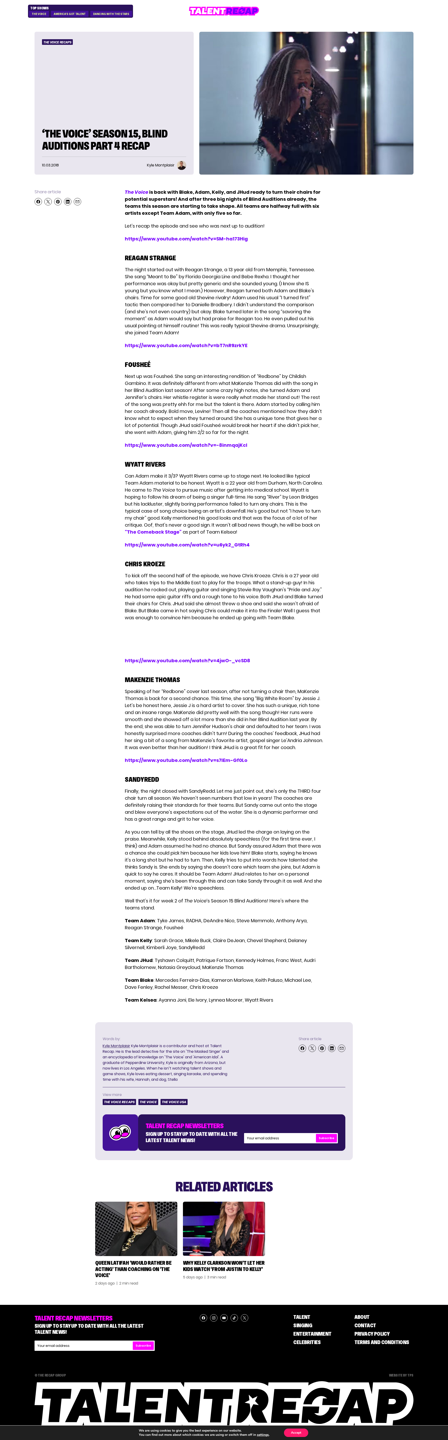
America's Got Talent (70, 14)
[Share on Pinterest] (58, 201)
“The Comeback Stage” (153, 532)
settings (263, 1435)
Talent (301, 1317)
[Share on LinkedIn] (67, 201)
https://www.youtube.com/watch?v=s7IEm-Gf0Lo (186, 760)
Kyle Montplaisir (116, 1046)
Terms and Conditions (381, 1342)
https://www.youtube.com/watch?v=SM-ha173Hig (186, 239)
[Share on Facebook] (38, 201)
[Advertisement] (224, 639)
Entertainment (312, 1334)
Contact (365, 1325)
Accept (296, 1432)
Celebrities (307, 1342)
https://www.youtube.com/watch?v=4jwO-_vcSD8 (187, 660)
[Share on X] (48, 201)
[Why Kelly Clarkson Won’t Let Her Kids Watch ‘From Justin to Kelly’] (224, 1229)
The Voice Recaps (57, 42)
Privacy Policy (372, 1334)
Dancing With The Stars (111, 14)
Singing (302, 1325)
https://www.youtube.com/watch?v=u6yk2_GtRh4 (187, 545)
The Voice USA (174, 1102)
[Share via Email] (77, 201)
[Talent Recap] (224, 11)
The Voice (39, 14)
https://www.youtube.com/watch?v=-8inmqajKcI (186, 445)
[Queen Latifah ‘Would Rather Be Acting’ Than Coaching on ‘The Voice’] (136, 1229)
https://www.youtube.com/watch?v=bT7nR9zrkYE (186, 345)
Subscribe (326, 1138)
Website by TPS (401, 1375)
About (362, 1317)
